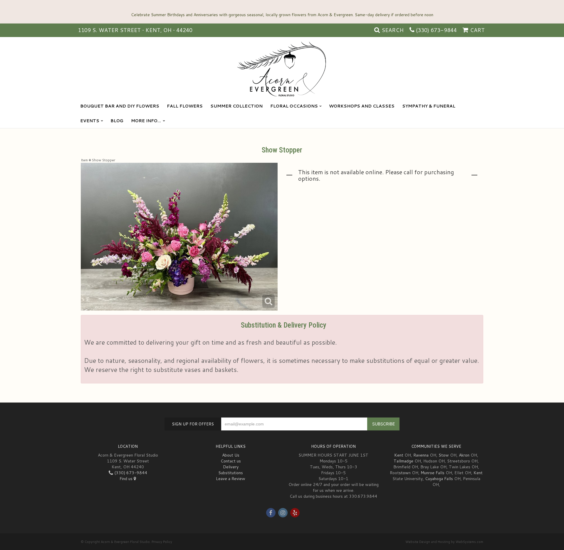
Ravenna (421, 455)
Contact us (231, 461)
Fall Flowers (185, 106)
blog (116, 121)
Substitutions (230, 473)
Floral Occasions (294, 106)
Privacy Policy (162, 541)
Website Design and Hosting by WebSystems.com (444, 541)
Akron (464, 455)
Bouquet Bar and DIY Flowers (119, 106)
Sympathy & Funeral (428, 106)
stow (404, 473)
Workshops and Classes (362, 106)
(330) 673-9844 (436, 30)
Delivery (231, 467)
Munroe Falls (432, 473)
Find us (127, 479)
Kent (398, 455)
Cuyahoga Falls (439, 479)
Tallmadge (403, 461)
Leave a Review (230, 479)
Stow (444, 455)
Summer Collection (236, 106)
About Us (230, 455)
